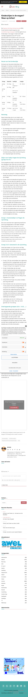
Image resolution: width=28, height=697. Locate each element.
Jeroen (9, 447)
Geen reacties (12, 21)
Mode (2, 585)
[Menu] (2, 6)
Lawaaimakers (16, 693)
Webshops (3, 602)
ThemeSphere (21, 690)
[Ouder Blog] (14, 6)
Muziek (3, 589)
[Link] (16, 480)
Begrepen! (23, 1)
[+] (19, 480)
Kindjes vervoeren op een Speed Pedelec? (12, 532)
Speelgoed (3, 596)
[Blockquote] (12, 480)
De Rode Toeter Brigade (8, 519)
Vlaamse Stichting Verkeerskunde (11, 28)
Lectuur (3, 581)
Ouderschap (4, 594)
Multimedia (4, 587)
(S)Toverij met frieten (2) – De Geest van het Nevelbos (13, 514)
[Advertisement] (14, 625)
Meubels (3, 583)
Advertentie (4, 557)
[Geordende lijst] (9, 480)
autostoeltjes (5, 438)
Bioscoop (3, 561)
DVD (2, 564)
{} (17, 480)
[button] (26, 326)
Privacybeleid (15, 370)
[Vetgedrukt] (2, 480)
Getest (2, 574)
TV (2, 600)
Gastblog (3, 570)
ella (4, 511)
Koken (2, 579)
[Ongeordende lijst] (11, 480)
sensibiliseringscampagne (8, 32)
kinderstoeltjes (12, 438)
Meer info (12, 2)
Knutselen (3, 576)
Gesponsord (4, 572)
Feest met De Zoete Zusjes (9, 527)
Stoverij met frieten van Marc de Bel (11, 523)
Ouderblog (3, 592)
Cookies (10, 370)
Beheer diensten (14, 354)
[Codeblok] (14, 480)
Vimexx (24, 693)
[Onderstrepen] (6, 480)
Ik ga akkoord (14, 407)
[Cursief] (4, 480)
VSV (19, 440)
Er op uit (24, 21)
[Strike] (7, 480)
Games (3, 568)
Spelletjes (3, 598)
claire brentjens (6, 517)
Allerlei (18, 21)
